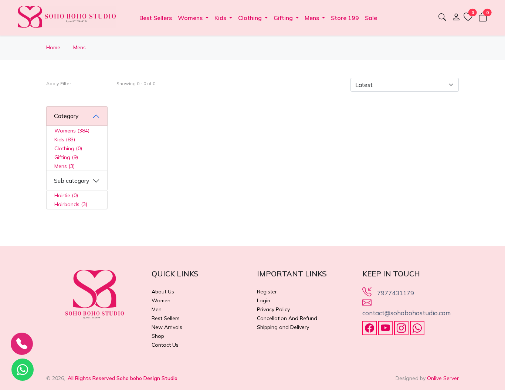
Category (66, 116)
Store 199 (345, 17)
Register (267, 291)
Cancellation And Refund (287, 318)
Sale (371, 17)
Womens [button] (191, 17)
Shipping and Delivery (283, 327)
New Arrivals (167, 327)
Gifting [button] (284, 17)
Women (161, 300)
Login (263, 300)
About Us (163, 291)
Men (157, 309)
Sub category (71, 180)
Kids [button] (221, 17)
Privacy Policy (273, 309)
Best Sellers (155, 17)
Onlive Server (443, 378)
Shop (158, 336)
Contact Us (165, 345)
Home (53, 47)
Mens (79, 47)
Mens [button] (313, 17)
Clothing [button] (250, 17)
